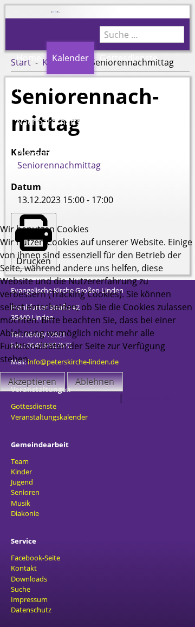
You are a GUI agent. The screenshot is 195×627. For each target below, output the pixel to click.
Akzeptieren (32, 382)
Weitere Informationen (69, 398)
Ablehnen (94, 382)
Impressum (149, 398)
